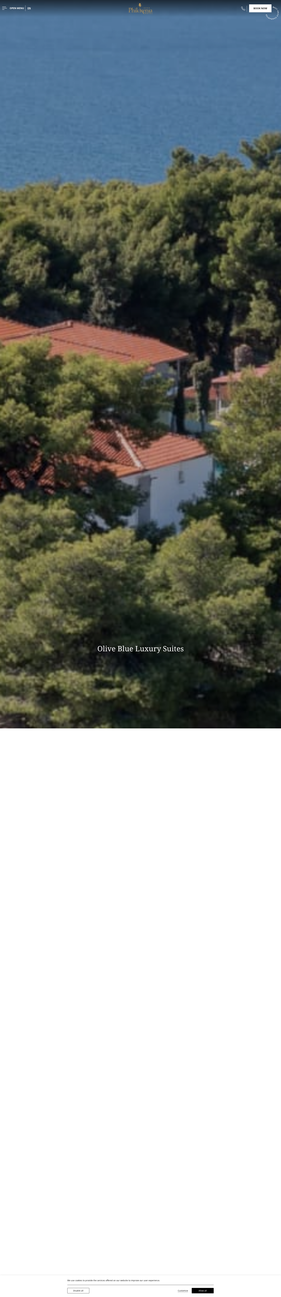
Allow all (203, 1290)
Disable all (78, 1290)
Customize (183, 1290)
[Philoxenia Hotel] (140, 8)
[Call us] (243, 9)
